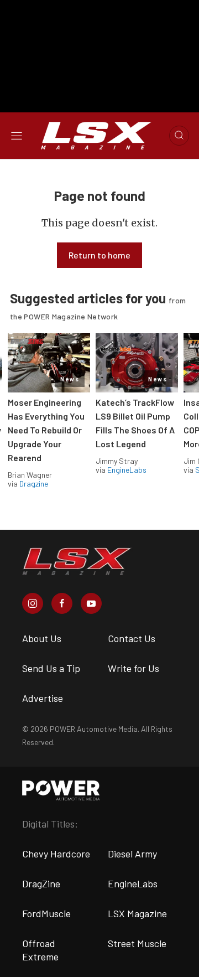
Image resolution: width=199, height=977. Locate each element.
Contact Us (131, 638)
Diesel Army (132, 853)
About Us (41, 638)
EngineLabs (126, 469)
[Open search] (179, 136)
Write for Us (133, 668)
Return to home (99, 255)
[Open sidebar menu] (16, 135)
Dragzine (33, 483)
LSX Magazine (137, 913)
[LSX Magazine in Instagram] (32, 603)
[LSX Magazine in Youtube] (91, 603)
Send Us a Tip (51, 668)
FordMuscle (46, 913)
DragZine (41, 883)
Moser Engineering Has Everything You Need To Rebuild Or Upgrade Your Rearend (46, 430)
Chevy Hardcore (56, 853)
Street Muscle (137, 943)
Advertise (42, 698)
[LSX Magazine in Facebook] (61, 603)
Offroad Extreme (40, 950)
